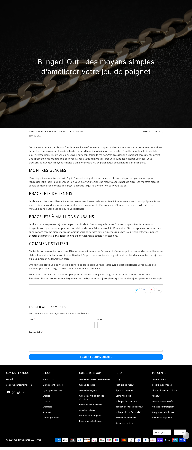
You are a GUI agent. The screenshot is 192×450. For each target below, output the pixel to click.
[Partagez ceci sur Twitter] (137, 290)
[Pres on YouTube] (8, 392)
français (160, 432)
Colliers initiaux (159, 379)
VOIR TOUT (48, 379)
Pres (38, 439)
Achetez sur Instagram (90, 415)
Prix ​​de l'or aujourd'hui (162, 417)
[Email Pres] (23, 392)
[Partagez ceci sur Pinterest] (152, 290)
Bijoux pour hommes (53, 384)
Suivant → (158, 131)
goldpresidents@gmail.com (19, 384)
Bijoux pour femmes (52, 390)
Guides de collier (87, 384)
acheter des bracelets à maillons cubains (51, 235)
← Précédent (145, 131)
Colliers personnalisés (162, 401)
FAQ (118, 379)
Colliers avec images (162, 384)
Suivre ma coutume (125, 423)
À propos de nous (124, 390)
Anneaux (47, 412)
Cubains (46, 401)
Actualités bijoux (87, 410)
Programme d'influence (90, 421)
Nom (32, 319)
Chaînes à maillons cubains (164, 390)
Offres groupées (51, 417)
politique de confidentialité (128, 412)
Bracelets (47, 406)
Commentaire (36, 332)
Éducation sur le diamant (91, 404)
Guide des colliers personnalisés (94, 379)
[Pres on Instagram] (18, 392)
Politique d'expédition (126, 401)
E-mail (100, 319)
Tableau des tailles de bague (130, 406)
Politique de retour (125, 384)
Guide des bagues (88, 390)
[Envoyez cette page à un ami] (159, 290)
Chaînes (46, 395)
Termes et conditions (126, 417)
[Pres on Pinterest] (13, 392)
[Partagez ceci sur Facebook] (144, 290)
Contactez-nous (123, 395)
